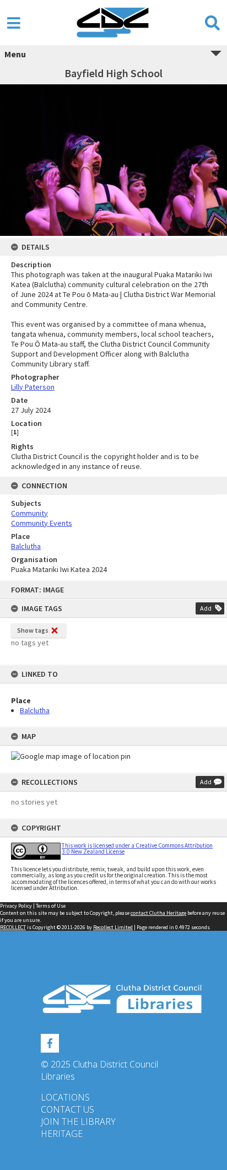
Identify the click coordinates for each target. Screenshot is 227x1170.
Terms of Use (51, 905)
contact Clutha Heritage (158, 912)
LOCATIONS (65, 1097)
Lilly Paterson (33, 387)
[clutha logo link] (113, 999)
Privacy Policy (16, 905)
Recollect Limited (113, 927)
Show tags (32, 630)
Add (206, 608)
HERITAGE (62, 1134)
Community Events (41, 523)
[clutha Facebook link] (50, 1041)
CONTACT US (67, 1109)
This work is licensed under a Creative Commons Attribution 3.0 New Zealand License (137, 848)
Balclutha (35, 710)
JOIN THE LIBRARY (78, 1121)
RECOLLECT (13, 927)
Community (29, 513)
